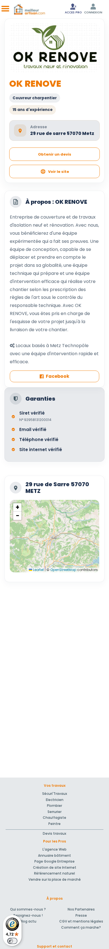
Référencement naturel (54, 873)
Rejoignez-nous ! (28, 915)
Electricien (54, 799)
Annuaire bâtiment (54, 855)
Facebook (57, 376)
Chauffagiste (54, 817)
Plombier (54, 805)
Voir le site (58, 171)
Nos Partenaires (81, 909)
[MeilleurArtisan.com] (29, 9)
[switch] (12, 941)
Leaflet (38, 569)
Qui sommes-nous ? (28, 909)
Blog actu (28, 921)
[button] (17, 507)
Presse (81, 915)
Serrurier (54, 811)
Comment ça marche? (81, 927)
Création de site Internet (54, 867)
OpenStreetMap (63, 569)
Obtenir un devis (54, 154)
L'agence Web (54, 849)
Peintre (54, 823)
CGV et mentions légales (81, 921)
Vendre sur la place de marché (55, 879)
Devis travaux (54, 833)
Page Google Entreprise (54, 861)
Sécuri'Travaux (54, 793)
